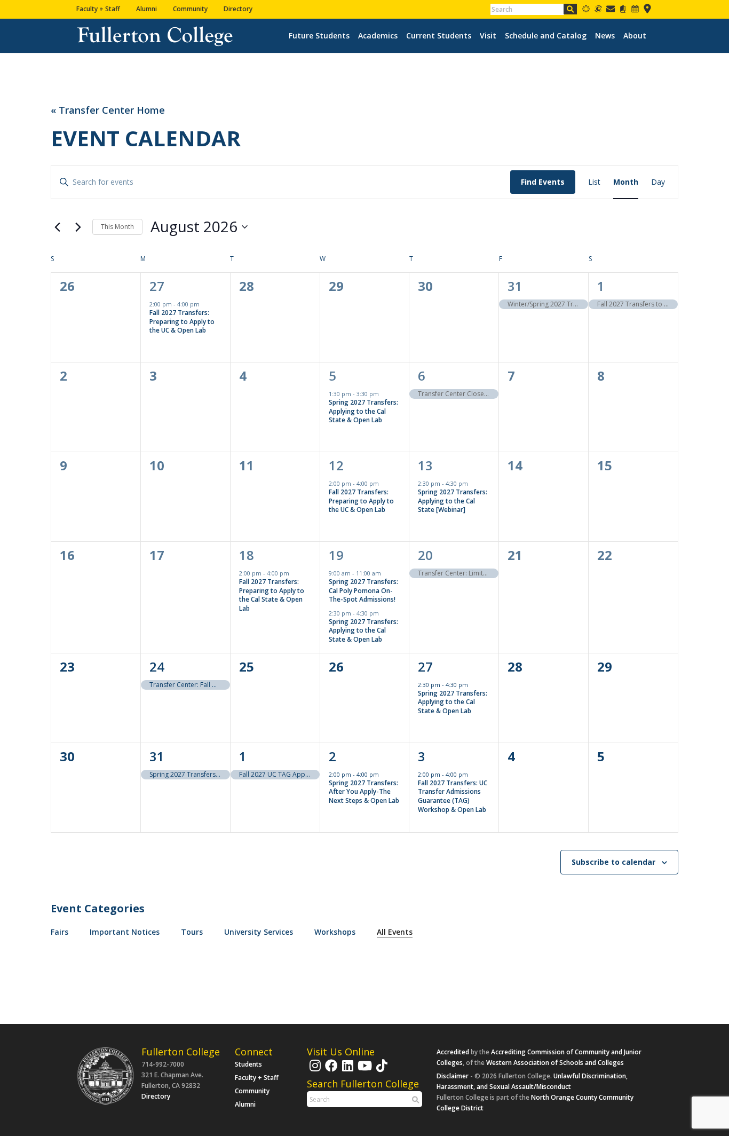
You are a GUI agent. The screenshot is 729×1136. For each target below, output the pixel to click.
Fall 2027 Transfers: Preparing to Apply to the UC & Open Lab (182, 321)
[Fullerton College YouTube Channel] (363, 1070)
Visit (488, 36)
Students (248, 1064)
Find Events (543, 182)
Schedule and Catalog (546, 36)
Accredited (453, 1051)
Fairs (59, 932)
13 (425, 465)
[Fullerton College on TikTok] (380, 1070)
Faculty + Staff (98, 8)
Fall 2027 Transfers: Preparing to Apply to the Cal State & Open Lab (271, 595)
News (605, 36)
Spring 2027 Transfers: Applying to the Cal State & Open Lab (363, 411)
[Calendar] (635, 10)
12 (336, 465)
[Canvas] (586, 10)
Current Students (438, 36)
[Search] (570, 9)
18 (246, 555)
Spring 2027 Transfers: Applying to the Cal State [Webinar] (452, 500)
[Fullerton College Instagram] (314, 1070)
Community (190, 8)
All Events (395, 932)
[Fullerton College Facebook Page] (330, 1070)
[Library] (622, 10)
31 (515, 286)
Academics (378, 36)
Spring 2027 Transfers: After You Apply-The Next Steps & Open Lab (364, 791)
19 (336, 555)
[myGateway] (598, 10)
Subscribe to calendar (613, 862)
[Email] (610, 10)
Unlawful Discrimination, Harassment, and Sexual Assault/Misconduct (532, 1081)
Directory (238, 8)
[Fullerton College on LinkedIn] (346, 1070)
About (634, 36)
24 (156, 666)
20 (425, 555)
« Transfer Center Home (108, 110)
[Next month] (78, 226)
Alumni (146, 8)
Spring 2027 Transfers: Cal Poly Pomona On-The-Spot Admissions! (363, 590)
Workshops (334, 932)
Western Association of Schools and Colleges (555, 1062)
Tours (192, 932)
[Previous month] (57, 226)
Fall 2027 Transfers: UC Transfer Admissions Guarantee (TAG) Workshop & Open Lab (452, 796)
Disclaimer (453, 1075)
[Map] (647, 10)
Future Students (319, 36)
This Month (117, 226)
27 (156, 286)
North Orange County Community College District (535, 1103)
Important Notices (125, 932)
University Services (258, 932)
